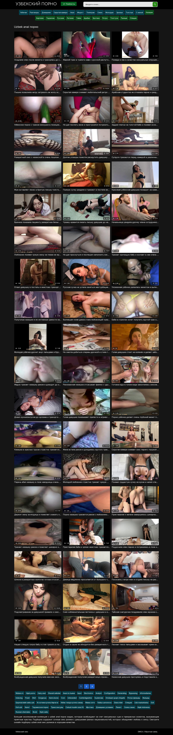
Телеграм (90, 12)
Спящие (133, 18)
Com (63, 698)
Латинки (70, 18)
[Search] (155, 4)
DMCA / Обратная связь (147, 732)
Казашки (149, 12)
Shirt (34, 698)
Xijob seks (44, 712)
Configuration (109, 693)
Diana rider (118, 702)
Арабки (87, 18)
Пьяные (124, 18)
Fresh (27, 698)
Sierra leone (53, 698)
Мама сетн (90, 702)
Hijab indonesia (143, 707)
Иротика (89, 707)
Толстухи (114, 18)
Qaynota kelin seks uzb (25, 702)
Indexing (19, 698)
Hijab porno (30, 693)
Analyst (99, 693)
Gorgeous (42, 698)
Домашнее (46, 12)
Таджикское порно (40, 707)
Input (79, 693)
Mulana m (19, 693)
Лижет (119, 707)
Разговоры (34, 12)
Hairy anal (42, 693)
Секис (100, 12)
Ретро (105, 18)
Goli (152, 702)
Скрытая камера (60, 12)
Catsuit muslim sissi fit (75, 707)
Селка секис (129, 707)
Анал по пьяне (69, 693)
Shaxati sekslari (54, 693)
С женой (139, 12)
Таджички (50, 18)
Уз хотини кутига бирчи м (47, 702)
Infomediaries (145, 693)
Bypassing (133, 693)
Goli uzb (19, 707)
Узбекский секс (22, 732)
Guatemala (99, 698)
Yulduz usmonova (104, 702)
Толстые (129, 12)
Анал (72, 12)
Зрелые (120, 12)
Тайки (78, 18)
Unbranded (72, 698)
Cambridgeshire (85, 698)
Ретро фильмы (133, 698)
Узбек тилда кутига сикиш (72, 702)
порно (36, 4)
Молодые (109, 12)
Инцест (80, 12)
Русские (60, 18)
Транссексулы (57, 707)
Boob (35, 712)
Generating (122, 693)
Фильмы (146, 698)
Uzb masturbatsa (141, 702)
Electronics (88, 693)
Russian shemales (23, 712)
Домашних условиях (104, 707)
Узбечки (23, 12)
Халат (27, 707)
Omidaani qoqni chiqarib (115, 698)
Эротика (96, 18)
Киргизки (40, 18)
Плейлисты (70, 4)
